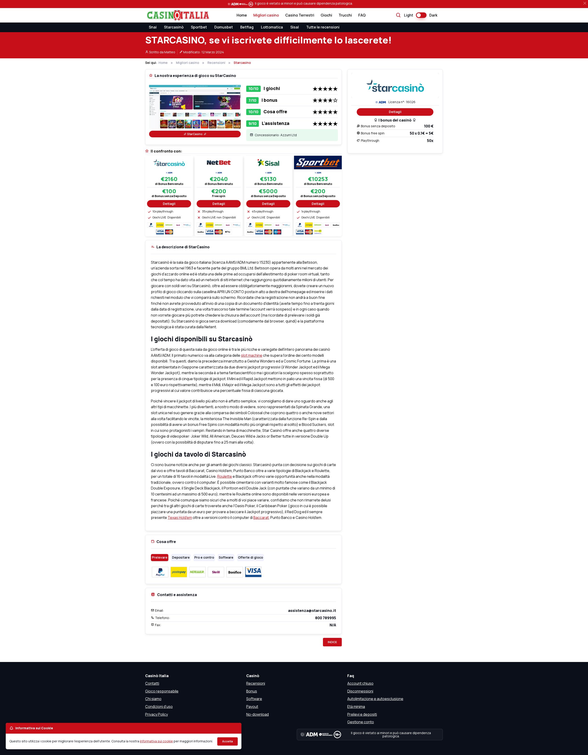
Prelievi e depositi (362, 714)
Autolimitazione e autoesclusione (375, 698)
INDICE (332, 642)
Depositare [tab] (181, 557)
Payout (252, 706)
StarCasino (195, 134)
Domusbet (223, 27)
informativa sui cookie (156, 741)
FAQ (362, 15)
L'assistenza (275, 123)
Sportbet (199, 27)
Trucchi (345, 15)
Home (242, 15)
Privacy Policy (156, 714)
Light (408, 15)
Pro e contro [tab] (204, 557)
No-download (257, 714)
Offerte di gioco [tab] (250, 557)
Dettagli (395, 112)
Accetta (227, 741)
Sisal (294, 27)
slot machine (251, 355)
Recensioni (255, 683)
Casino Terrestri (299, 15)
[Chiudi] (585, 3)
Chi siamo (153, 698)
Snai (153, 27)
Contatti (152, 683)
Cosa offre (275, 111)
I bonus (269, 100)
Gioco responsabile (161, 691)
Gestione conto (360, 721)
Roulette (224, 476)
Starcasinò (174, 27)
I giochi (271, 88)
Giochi (326, 15)
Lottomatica (272, 27)
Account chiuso (360, 683)
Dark (433, 15)
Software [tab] (226, 557)
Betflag (247, 27)
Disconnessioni (360, 691)
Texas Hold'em (180, 517)
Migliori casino (266, 15)
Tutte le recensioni (322, 27)
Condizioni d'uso (159, 706)
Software (254, 698)
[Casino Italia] (177, 15)
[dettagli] (169, 162)
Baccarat (261, 517)
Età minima (356, 706)
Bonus (251, 691)
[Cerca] (398, 15)
